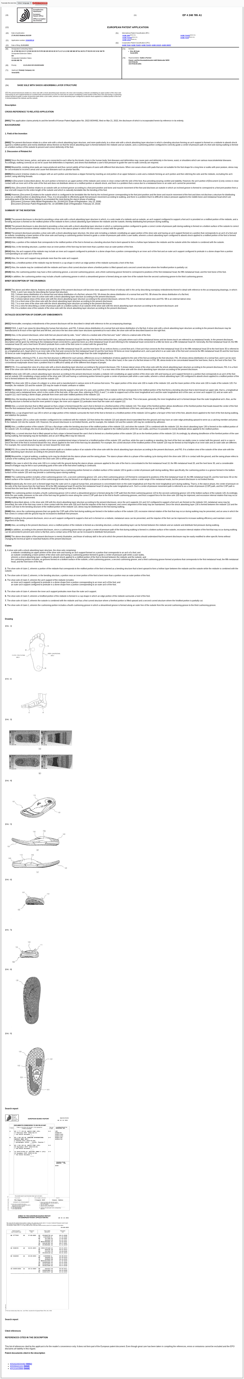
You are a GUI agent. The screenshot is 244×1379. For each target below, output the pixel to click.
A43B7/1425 (185, 36)
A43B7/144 (184, 38)
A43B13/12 (126, 40)
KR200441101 (16, 1366)
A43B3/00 (126, 36)
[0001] (29, 1364)
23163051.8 (30, 40)
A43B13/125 (156, 45)
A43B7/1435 (127, 38)
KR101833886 (16, 1368)
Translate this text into (8, 3)
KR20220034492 (18, 1364)
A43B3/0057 (166, 45)
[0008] (26, 1366)
